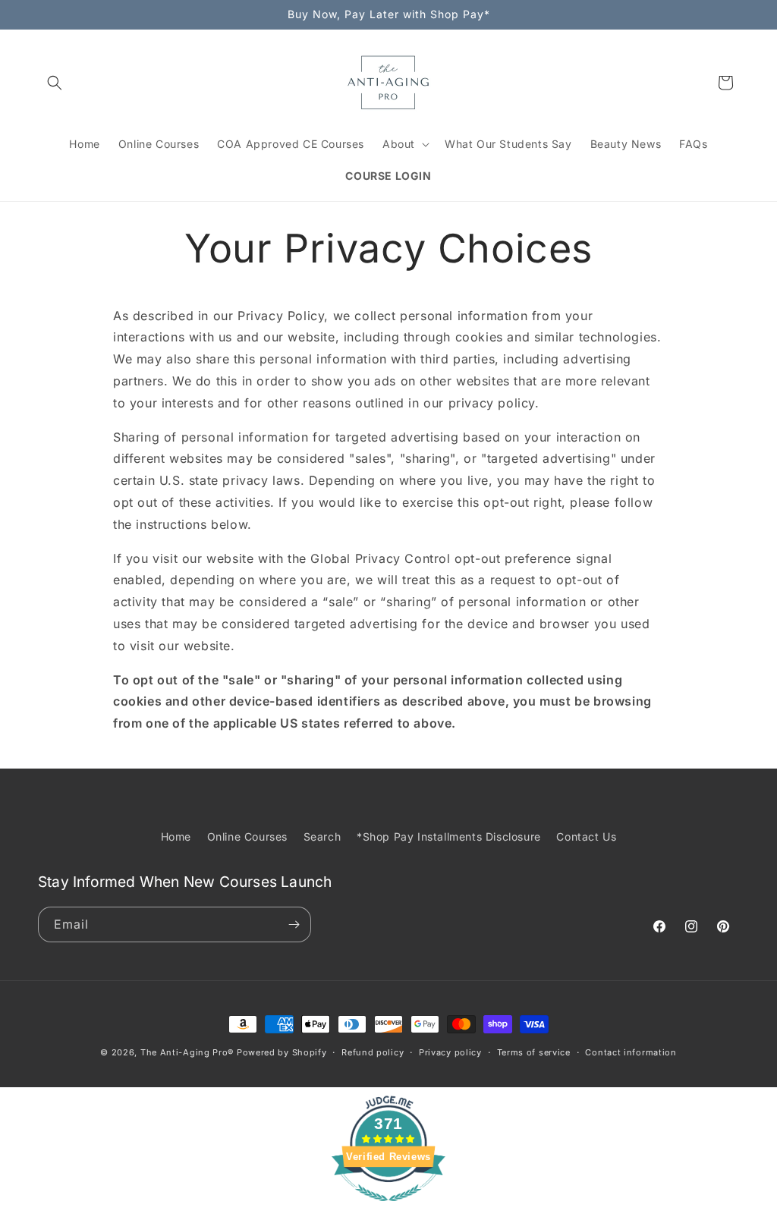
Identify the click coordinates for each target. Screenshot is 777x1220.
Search (322, 836)
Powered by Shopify (282, 1052)
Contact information (630, 1052)
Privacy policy (450, 1052)
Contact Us (586, 836)
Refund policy (372, 1052)
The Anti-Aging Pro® (187, 1052)
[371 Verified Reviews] (388, 1208)
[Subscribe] (293, 924)
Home (176, 836)
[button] (54, 82)
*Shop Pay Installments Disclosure (449, 836)
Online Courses (247, 836)
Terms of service (534, 1052)
